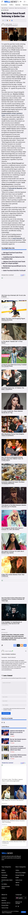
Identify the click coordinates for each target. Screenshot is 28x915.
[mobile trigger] (2, 2)
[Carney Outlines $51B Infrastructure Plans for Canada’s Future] (5, 757)
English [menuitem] (20, 898)
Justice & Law (5, 10)
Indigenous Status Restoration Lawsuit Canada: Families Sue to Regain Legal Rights (13, 262)
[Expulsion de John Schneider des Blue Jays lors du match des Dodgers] (5, 732)
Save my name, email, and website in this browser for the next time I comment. (14, 709)
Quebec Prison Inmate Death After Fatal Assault (14, 270)
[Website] (26, 651)
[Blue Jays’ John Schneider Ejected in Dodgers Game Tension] (5, 741)
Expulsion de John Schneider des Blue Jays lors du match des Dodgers (17, 732)
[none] (21, 898)
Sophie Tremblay (8, 24)
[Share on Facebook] (5, 20)
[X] (4, 723)
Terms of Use (9, 912)
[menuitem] (21, 898)
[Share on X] (7, 20)
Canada (12, 736)
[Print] (12, 20)
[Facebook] (2, 723)
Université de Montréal (15, 188)
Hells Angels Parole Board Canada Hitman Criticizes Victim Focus (11, 253)
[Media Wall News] (10, 2)
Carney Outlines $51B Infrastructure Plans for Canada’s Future (18, 755)
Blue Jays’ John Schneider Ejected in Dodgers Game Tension (18, 740)
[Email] (10, 20)
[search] (18, 1)
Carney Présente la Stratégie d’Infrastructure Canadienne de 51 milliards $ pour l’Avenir (18, 748)
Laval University (17, 238)
